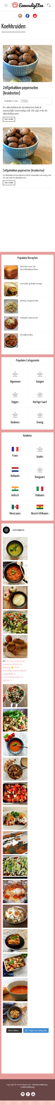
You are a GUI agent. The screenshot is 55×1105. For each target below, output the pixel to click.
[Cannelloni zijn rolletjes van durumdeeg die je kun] (15, 818)
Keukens (15, 422)
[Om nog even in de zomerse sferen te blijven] (15, 671)
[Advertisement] (27, 222)
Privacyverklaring (39, 1085)
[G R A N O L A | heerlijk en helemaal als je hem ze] (15, 769)
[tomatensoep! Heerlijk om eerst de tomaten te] (15, 793)
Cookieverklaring (28, 1087)
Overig (24, 101)
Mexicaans (15, 513)
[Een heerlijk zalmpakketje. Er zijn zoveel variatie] (15, 891)
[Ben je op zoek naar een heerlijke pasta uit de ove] (15, 965)
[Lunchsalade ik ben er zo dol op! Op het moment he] (15, 622)
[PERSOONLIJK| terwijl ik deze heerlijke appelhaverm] (15, 646)
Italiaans (39, 495)
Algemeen (15, 381)
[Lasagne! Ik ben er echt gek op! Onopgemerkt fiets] (15, 842)
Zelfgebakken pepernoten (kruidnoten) (23, 170)
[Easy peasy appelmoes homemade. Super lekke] (15, 597)
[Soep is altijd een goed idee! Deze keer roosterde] (15, 744)
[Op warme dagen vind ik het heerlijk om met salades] (15, 1014)
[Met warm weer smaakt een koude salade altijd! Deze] (15, 916)
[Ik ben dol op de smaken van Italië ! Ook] (15, 548)
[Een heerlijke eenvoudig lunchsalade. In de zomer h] (15, 695)
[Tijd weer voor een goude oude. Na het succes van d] (15, 867)
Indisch (15, 495)
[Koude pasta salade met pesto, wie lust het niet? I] (15, 720)
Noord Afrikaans (40, 513)
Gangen (40, 381)
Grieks (40, 456)
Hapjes (15, 402)
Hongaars (40, 477)
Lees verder (9, 119)
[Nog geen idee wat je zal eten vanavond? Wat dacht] (15, 573)
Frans (15, 455)
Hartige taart (40, 402)
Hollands (15, 476)
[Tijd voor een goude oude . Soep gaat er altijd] (15, 989)
